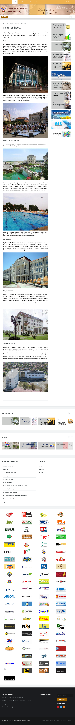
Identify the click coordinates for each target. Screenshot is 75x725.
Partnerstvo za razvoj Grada (10, 492)
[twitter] (64, 2)
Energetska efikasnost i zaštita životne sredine (15, 495)
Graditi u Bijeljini (7, 482)
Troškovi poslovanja (8, 479)
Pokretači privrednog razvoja (10, 489)
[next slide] (72, 413)
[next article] (71, 17)
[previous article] (73, 17)
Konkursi (41, 472)
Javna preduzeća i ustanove (10, 498)
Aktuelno (8, 2)
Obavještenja (4, 16)
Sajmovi (5, 502)
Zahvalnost (63, 720)
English (71, 13)
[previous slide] (69, 413)
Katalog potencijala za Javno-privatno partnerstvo (15, 485)
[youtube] (66, 2)
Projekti (21, 2)
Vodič (14, 2)
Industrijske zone (7, 476)
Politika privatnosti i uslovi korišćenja (49, 720)
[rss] (68, 2)
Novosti (40, 466)
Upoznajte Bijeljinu (8, 466)
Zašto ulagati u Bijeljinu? (9, 472)
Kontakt (35, 2)
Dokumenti (28, 2)
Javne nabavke (42, 476)
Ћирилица (65, 13)
